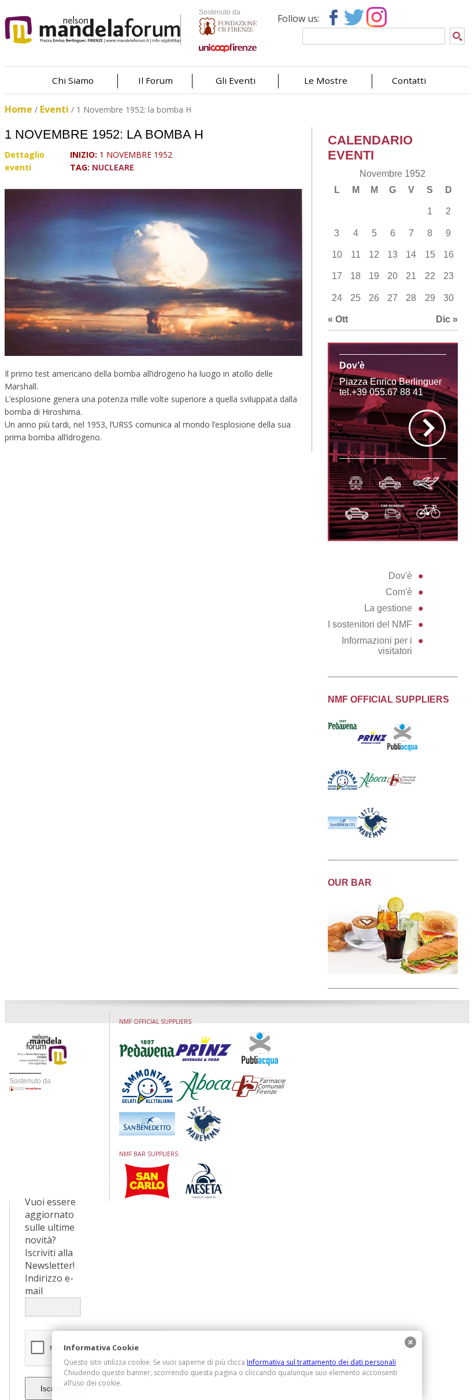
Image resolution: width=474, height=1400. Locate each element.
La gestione (388, 608)
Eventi (54, 109)
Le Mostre (325, 80)
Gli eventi (235, 80)
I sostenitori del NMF (370, 624)
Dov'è (400, 576)
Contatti (409, 80)
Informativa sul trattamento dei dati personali (321, 1362)
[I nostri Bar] (393, 971)
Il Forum (155, 80)
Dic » (447, 319)
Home (18, 109)
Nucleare (113, 167)
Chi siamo (73, 80)
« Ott (338, 319)
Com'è (399, 592)
